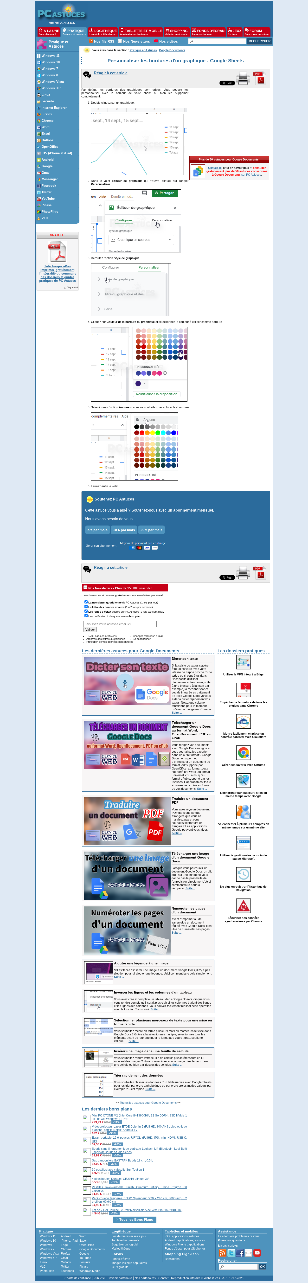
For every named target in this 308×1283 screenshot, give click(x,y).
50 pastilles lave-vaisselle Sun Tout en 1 (118, 1169)
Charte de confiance (77, 1278)
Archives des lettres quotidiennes (105, 638)
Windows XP (48, 1258)
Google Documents (92, 1249)
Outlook (66, 1262)
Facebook (67, 1271)
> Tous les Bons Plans (134, 1219)
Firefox (65, 1253)
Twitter (65, 1266)
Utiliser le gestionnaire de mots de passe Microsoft (243, 857)
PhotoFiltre (47, 1271)
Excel (83, 1240)
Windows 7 (47, 1249)
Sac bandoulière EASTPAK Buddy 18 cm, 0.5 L (122, 1160)
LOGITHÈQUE (103, 32)
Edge (64, 1245)
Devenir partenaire (120, 1278)
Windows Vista (49, 1253)
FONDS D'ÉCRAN (208, 32)
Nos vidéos (168, 41)
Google (84, 1253)
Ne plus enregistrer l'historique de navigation (243, 888)
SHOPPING (177, 32)
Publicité (99, 1278)
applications (180, 1236)
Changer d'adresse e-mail (148, 636)
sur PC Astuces (251, 174)
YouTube (85, 1258)
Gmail (65, 1258)
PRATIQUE (74, 32)
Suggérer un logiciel (125, 1244)
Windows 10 (48, 1240)
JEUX (234, 32)
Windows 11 (48, 1236)
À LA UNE (49, 32)
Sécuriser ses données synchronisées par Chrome (243, 919)
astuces (194, 1236)
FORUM (257, 32)
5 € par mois (98, 530)
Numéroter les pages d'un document (188, 910)
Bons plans (172, 1259)
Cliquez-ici (72, 287)
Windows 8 (47, 1245)
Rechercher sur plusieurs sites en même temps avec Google (243, 794)
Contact (163, 1278)
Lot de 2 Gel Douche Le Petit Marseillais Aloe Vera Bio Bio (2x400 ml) (137, 1210)
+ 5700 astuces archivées (101, 636)
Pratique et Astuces (58, 44)
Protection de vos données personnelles (109, 641)
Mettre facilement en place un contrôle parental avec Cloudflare (243, 735)
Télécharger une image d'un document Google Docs (190, 857)
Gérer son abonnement (101, 545)
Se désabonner (142, 638)
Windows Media (89, 1271)
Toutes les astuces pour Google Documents (148, 1102)
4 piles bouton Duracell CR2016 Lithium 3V (120, 1178)
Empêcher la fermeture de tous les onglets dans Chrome (243, 704)
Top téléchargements (125, 1240)
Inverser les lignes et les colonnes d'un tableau (153, 992)
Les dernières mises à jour (129, 1236)
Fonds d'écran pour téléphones (185, 1248)
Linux (43, 1262)
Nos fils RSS (104, 41)
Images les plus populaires (129, 1263)
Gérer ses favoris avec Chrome (243, 765)
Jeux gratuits (120, 1267)
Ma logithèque (121, 1248)
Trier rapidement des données (138, 1075)
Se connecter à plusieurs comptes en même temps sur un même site (243, 825)
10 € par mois (124, 530)
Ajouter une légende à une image (141, 963)
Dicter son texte (185, 659)
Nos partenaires (145, 1278)
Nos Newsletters (136, 41)
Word (82, 1236)
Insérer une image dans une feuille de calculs (151, 1051)
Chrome (66, 1249)
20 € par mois (151, 530)
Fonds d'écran (121, 1259)
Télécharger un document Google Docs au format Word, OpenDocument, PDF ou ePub (192, 730)
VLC (43, 1266)
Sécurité (84, 1262)
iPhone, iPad (69, 1240)
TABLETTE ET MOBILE (141, 32)
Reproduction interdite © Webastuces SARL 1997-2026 (207, 1278)
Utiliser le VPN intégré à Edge (243, 674)
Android (66, 1236)
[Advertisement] (177, 13)
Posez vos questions (231, 1240)
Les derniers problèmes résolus (238, 1236)
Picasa (83, 1266)
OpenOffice (86, 1245)
